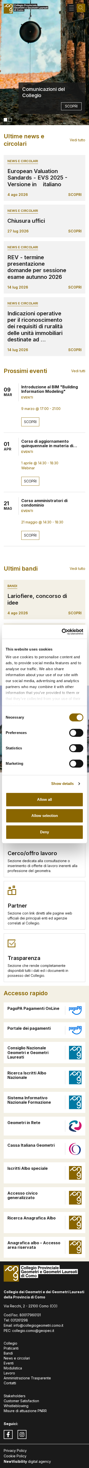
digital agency (27, 1461)
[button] (5, 119)
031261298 (19, 1320)
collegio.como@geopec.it (33, 1330)
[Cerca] (81, 8)
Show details (62, 783)
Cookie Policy (15, 1456)
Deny (44, 832)
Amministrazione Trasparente (27, 1378)
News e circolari (22, 161)
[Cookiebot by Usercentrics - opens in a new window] (62, 631)
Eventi (9, 1363)
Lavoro (9, 1373)
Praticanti (11, 1348)
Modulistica (13, 1368)
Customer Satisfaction (21, 1401)
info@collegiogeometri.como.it (38, 1325)
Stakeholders (14, 1396)
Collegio (10, 1343)
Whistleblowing (16, 1406)
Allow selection (44, 815)
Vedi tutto (77, 140)
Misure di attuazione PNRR (25, 1411)
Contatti (10, 1383)
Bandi (12, 586)
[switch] (76, 733)
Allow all (44, 799)
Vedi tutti (78, 371)
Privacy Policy (15, 1450)
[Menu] (71, 8)
